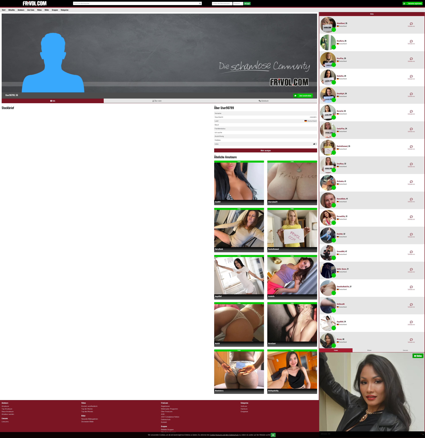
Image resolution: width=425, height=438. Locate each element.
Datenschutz (165, 419)
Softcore (244, 406)
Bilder (47, 10)
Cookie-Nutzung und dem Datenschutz (224, 435)
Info (53, 100)
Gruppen (55, 10)
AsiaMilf (217, 202)
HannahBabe (341, 198)
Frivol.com (34, 3)
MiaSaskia (340, 181)
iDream (339, 339)
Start (3, 10)
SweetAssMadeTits (343, 286)
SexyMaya (340, 163)
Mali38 (217, 343)
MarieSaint (272, 343)
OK (273, 435)
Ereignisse (244, 411)
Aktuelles (11, 10)
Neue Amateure (8, 411)
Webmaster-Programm (169, 409)
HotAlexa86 (341, 304)
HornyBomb (219, 249)
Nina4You (340, 58)
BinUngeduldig (273, 391)
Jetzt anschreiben (305, 95)
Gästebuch (265, 100)
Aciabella (271, 296)
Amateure (21, 10)
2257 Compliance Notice (170, 417)
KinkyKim (340, 76)
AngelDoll (218, 296)
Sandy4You (340, 128)
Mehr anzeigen (266, 150)
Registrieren (165, 406)
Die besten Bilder (87, 421)
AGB (162, 414)
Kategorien (64, 10)
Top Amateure (7, 409)
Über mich (157, 100)
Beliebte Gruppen (167, 429)
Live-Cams (30, 10)
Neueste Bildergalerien (89, 419)
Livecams (5, 421)
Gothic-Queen (341, 269)
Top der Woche (87, 409)
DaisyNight (340, 93)
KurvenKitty (341, 216)
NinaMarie (340, 40)
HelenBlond (341, 23)
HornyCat (340, 111)
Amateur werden (8, 414)
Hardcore (244, 409)
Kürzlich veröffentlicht (89, 406)
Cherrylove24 (272, 202)
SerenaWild (341, 251)
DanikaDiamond (273, 249)
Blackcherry (219, 391)
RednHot (340, 233)
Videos (39, 10)
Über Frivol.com (166, 411)
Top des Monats (87, 411)
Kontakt (164, 422)
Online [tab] (372, 14)
